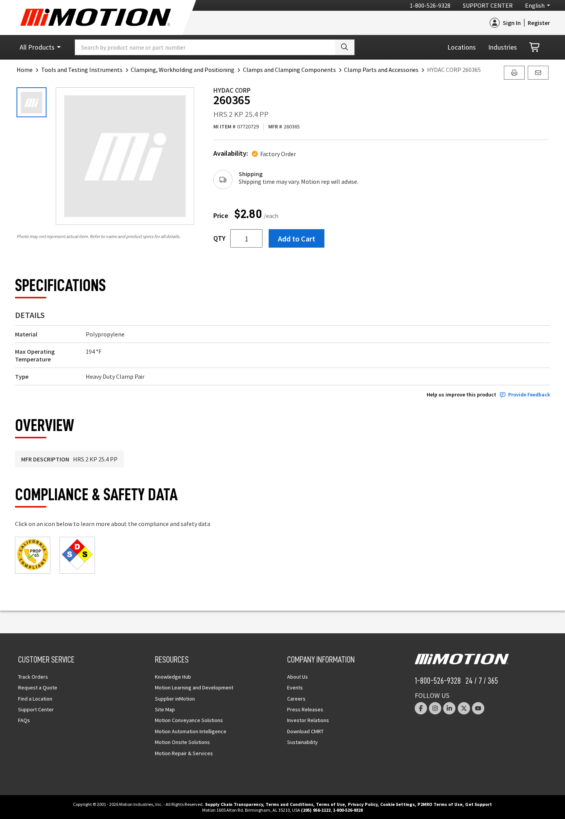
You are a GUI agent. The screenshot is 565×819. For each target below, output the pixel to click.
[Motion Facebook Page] (421, 708)
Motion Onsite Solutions (182, 742)
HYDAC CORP (232, 90)
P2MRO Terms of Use (439, 804)
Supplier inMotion (175, 698)
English (535, 5)
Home (25, 69)
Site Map (165, 709)
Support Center (488, 5)
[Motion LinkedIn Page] (449, 708)
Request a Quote (37, 687)
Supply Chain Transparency (234, 804)
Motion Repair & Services (184, 753)
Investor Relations (308, 720)
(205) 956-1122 (316, 810)
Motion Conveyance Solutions (189, 720)
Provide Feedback (529, 394)
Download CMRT (305, 731)
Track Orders (33, 676)
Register (539, 23)
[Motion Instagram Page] (435, 708)
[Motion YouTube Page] (478, 708)
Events (295, 687)
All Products (37, 47)
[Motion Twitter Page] (464, 708)
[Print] (514, 73)
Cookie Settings (397, 804)
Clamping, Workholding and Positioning (182, 69)
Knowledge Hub (173, 676)
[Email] (538, 73)
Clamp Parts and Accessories (381, 69)
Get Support (478, 804)
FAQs (24, 720)
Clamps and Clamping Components (289, 69)
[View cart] (535, 47)
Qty (219, 238)
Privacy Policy (362, 804)
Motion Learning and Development (194, 687)
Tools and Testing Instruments (82, 69)
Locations (461, 47)
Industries (502, 47)
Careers (296, 698)
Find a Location (35, 698)
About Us (297, 676)
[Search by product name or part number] (344, 47)
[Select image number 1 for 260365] (32, 102)
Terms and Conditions (289, 804)
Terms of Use (330, 804)
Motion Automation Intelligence (190, 731)
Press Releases (305, 709)
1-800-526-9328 (430, 5)
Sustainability (302, 742)
